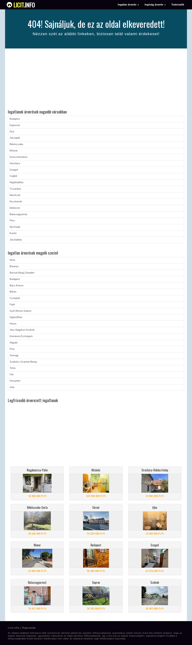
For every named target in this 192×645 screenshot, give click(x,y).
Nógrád (13, 342)
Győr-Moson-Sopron (20, 311)
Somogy (14, 355)
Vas (12, 374)
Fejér (12, 304)
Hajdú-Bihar (16, 317)
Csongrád (15, 298)
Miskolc (14, 150)
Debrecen (15, 208)
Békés (13, 291)
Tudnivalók (177, 4)
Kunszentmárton (18, 157)
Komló (13, 233)
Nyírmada (15, 227)
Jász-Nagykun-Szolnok (22, 330)
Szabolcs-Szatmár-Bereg (23, 362)
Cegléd (13, 176)
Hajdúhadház (17, 182)
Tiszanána (15, 189)
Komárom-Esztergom (21, 336)
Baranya (14, 266)
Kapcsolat (29, 627)
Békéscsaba (16, 144)
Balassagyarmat (18, 214)
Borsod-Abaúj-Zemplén (22, 272)
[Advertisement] (96, 79)
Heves (13, 323)
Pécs (12, 220)
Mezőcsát (15, 195)
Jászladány (16, 239)
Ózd (12, 131)
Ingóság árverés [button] (154, 4)
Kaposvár (15, 125)
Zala (12, 387)
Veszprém (15, 381)
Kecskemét (16, 201)
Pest (12, 349)
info (24, 4)
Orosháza (15, 163)
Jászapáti (15, 138)
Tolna (12, 368)
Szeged (14, 170)
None (12, 260)
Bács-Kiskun (16, 285)
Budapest (15, 119)
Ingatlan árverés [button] (127, 4)
